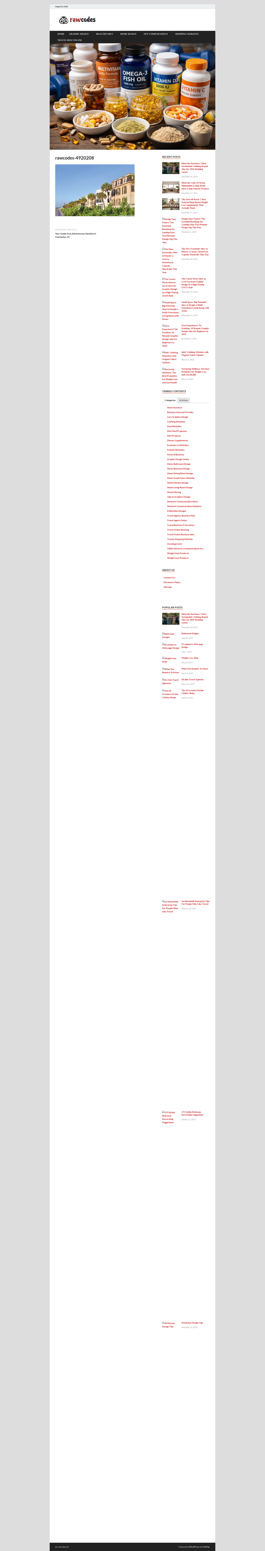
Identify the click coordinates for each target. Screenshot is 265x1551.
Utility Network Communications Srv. (185, 548)
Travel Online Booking (178, 529)
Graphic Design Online (178, 459)
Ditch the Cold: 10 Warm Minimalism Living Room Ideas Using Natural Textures (195, 186)
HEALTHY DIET (104, 34)
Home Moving (174, 492)
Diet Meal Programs (177, 431)
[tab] (170, 400)
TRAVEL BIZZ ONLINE (70, 40)
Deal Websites (174, 426)
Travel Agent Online (177, 520)
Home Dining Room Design (180, 473)
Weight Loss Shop (189, 658)
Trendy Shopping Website (180, 539)
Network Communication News (182, 501)
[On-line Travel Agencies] (170, 679)
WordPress (194, 1547)
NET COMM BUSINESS (156, 34)
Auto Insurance (174, 407)
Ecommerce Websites (178, 445)
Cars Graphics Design (177, 417)
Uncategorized (174, 543)
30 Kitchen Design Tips (192, 1323)
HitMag (206, 1547)
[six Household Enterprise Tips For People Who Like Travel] (170, 901)
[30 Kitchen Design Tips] (170, 1323)
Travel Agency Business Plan (181, 515)
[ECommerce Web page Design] (170, 644)
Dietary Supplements (177, 440)
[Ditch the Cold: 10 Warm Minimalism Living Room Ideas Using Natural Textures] (170, 183)
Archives (183, 400)
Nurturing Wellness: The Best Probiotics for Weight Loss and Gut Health (195, 372)
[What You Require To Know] (170, 669)
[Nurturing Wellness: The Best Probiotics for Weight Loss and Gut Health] (170, 369)
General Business (175, 454)
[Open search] (208, 34)
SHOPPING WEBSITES (187, 34)
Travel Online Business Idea (180, 534)
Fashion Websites (176, 449)
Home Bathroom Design (178, 464)
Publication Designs (176, 511)
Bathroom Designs (190, 633)
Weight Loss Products (178, 558)
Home (61, 34)
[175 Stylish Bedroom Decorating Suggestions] (170, 1112)
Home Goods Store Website (181, 478)
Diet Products (174, 435)
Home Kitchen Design (177, 482)
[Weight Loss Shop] (170, 658)
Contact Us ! (170, 577)
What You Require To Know (194, 669)
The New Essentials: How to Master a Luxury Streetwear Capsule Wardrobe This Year (195, 252)
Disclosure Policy (172, 582)
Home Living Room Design (180, 487)
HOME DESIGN (128, 34)
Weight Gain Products (178, 553)
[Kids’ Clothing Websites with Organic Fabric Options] (170, 352)
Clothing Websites (176, 421)
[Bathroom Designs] (170, 633)
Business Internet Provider (180, 412)
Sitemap (168, 587)
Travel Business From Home (180, 525)
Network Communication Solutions (184, 506)
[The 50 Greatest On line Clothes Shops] (170, 690)
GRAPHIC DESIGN (79, 34)
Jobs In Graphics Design (178, 496)
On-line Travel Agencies (192, 679)
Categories (170, 400)
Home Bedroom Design (178, 468)
